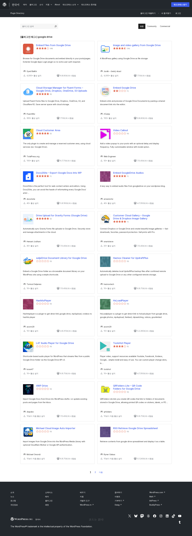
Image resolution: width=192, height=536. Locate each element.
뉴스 (12, 496)
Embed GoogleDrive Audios (128, 172)
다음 (101, 472)
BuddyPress (155, 505)
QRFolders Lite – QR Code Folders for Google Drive (127, 387)
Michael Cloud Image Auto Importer (55, 428)
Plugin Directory (17, 13)
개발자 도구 (85, 500)
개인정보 (14, 505)
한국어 (37, 519)
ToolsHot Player (122, 343)
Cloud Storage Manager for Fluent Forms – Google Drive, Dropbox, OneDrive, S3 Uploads (61, 89)
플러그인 (49, 500)
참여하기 (118, 492)
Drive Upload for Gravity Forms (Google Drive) (61, 215)
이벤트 (117, 496)
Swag (118, 505)
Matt (152, 496)
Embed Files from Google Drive (53, 45)
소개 (12, 492)
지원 (82, 496)
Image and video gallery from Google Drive (137, 45)
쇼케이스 (49, 492)
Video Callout (120, 130)
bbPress (154, 500)
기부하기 (119, 500)
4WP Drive (42, 385)
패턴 (47, 505)
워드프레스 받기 (180, 4)
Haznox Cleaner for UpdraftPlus (130, 258)
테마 (47, 496)
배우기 (82, 492)
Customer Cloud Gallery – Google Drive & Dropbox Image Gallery (131, 217)
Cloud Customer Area (48, 130)
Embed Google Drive (124, 87)
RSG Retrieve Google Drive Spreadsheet (135, 428)
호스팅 (13, 500)
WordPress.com (157, 492)
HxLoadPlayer (120, 300)
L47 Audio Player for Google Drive (55, 343)
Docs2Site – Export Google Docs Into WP (59, 172)
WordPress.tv (87, 505)
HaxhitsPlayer (43, 300)
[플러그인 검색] (55, 26)
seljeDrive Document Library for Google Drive (61, 258)
